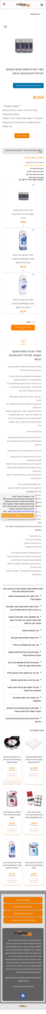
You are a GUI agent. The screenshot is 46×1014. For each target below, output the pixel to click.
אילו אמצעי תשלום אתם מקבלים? (24, 637)
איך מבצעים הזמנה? (30, 630)
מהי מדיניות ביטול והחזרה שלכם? (25, 680)
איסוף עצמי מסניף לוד (37, 168)
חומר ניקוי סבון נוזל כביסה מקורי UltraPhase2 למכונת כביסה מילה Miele (23, 303)
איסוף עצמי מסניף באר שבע (35, 174)
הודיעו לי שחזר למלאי (12, 782)
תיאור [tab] (23, 342)
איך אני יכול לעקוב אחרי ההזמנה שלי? (23, 673)
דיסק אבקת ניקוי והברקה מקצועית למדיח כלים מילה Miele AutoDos (12, 759)
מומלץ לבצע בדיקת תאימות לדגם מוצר (28, 85)
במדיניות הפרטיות (28, 511)
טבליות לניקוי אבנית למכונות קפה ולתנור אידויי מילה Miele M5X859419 (34, 814)
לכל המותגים (35, 14)
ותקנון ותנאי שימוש (14, 511)
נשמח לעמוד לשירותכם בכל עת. (23, 986)
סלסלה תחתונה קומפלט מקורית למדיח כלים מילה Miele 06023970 (33, 759)
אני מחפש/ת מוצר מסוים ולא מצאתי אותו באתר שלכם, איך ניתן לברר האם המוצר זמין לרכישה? (24, 620)
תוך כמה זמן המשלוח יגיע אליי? (26, 645)
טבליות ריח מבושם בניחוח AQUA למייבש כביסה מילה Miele (34, 865)
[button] (42, 5)
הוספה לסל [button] (34, 775)
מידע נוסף (12, 775)
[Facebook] (23, 996)
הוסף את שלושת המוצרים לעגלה (23, 327)
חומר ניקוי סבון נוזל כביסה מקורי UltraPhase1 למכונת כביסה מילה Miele (23, 259)
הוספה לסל (22, 135)
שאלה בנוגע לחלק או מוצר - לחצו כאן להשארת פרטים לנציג (23, 151)
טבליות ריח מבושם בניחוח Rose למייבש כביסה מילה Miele (12, 814)
